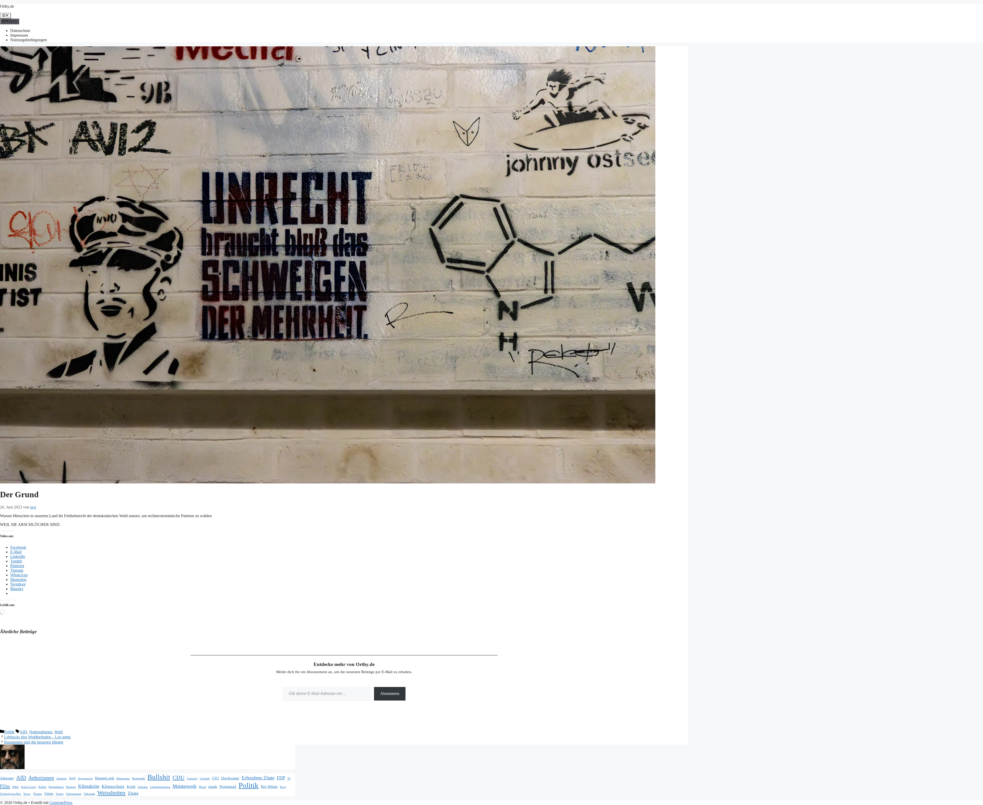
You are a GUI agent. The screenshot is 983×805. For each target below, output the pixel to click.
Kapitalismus (56, 787)
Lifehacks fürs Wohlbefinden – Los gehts (37, 737)
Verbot (59, 793)
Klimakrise (88, 786)
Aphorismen (41, 777)
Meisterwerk (185, 786)
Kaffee (42, 787)
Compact (192, 778)
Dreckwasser (230, 778)
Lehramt (143, 787)
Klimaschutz (113, 786)
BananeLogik (104, 778)
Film (5, 786)
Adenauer (7, 778)
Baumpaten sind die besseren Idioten (33, 742)
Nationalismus (40, 732)
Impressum (19, 35)
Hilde (15, 787)
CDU (179, 778)
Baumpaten (123, 778)
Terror (27, 793)
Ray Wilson (269, 787)
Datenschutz (20, 30)
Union (48, 794)
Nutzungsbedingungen (28, 40)
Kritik (131, 787)
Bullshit (158, 777)
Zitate (133, 793)
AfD (23, 732)
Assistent (61, 778)
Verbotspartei (73, 793)
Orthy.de (7, 6)
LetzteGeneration (160, 787)
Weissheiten (111, 793)
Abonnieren (389, 693)
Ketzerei (71, 787)
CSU (215, 778)
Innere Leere (28, 787)
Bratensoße (138, 778)
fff (289, 778)
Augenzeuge (85, 778)
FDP (281, 777)
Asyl (72, 778)
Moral (202, 787)
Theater (37, 793)
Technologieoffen (10, 793)
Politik (9, 732)
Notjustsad (227, 786)
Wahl (58, 732)
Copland (205, 778)
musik (212, 787)
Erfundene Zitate (258, 777)
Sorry (283, 787)
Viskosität (89, 793)
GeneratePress (60, 802)
